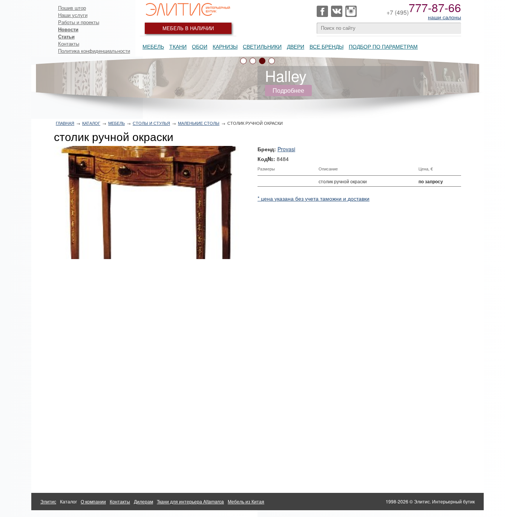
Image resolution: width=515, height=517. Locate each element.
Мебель (153, 46)
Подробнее (288, 90)
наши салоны (444, 17)
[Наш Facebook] (322, 11)
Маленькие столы (198, 123)
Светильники (262, 46)
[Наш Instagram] (351, 11)
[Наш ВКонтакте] (336, 11)
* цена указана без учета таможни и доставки (313, 198)
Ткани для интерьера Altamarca (190, 501)
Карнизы (225, 46)
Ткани (178, 46)
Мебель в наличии (188, 28)
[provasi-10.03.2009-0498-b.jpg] (149, 202)
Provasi (286, 149)
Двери (295, 46)
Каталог (91, 123)
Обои (199, 46)
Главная (65, 123)
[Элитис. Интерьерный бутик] (188, 9)
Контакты (68, 43)
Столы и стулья (151, 123)
